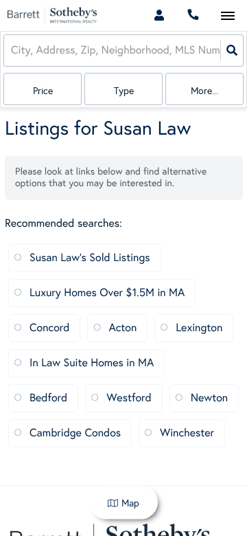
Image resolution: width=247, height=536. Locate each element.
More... (204, 91)
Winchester (187, 433)
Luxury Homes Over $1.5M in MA (107, 293)
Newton (209, 398)
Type (124, 91)
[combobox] (12, 50)
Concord (49, 328)
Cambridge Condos (75, 433)
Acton (122, 328)
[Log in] (158, 15)
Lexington (199, 328)
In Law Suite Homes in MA (92, 363)
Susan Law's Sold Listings (90, 258)
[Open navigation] (227, 16)
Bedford (48, 398)
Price (43, 91)
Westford (128, 398)
